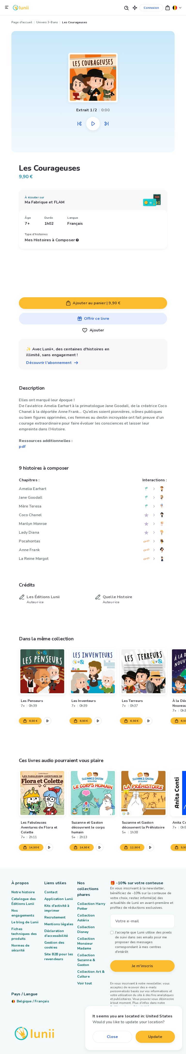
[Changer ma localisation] (177, 7)
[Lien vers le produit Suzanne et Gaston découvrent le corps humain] (93, 793)
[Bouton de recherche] (126, 7)
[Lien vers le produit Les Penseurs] (42, 671)
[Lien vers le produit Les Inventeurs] (93, 671)
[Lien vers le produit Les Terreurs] (143, 671)
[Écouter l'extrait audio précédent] (79, 123)
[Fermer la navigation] (7, 7)
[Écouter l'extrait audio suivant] (106, 123)
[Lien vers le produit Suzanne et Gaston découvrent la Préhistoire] (143, 793)
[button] (135, 7)
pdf (22, 446)
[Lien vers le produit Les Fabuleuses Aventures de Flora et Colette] (42, 793)
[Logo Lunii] (21, 7)
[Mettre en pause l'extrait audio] (93, 123)
